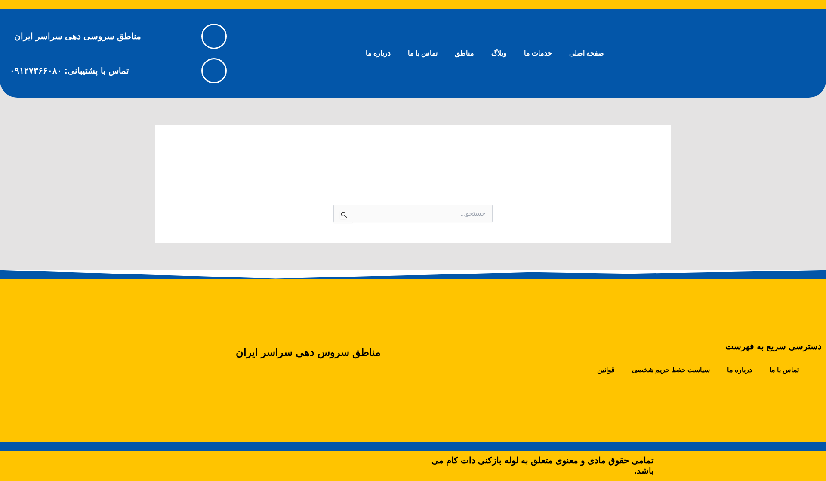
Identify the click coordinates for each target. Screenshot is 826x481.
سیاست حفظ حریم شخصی (671, 369)
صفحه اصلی (586, 53)
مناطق (464, 53)
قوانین (606, 369)
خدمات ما (538, 53)
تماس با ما (423, 53)
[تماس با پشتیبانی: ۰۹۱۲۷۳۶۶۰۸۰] (214, 70)
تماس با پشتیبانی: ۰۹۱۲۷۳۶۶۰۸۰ (69, 70)
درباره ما (378, 53)
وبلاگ (499, 53)
